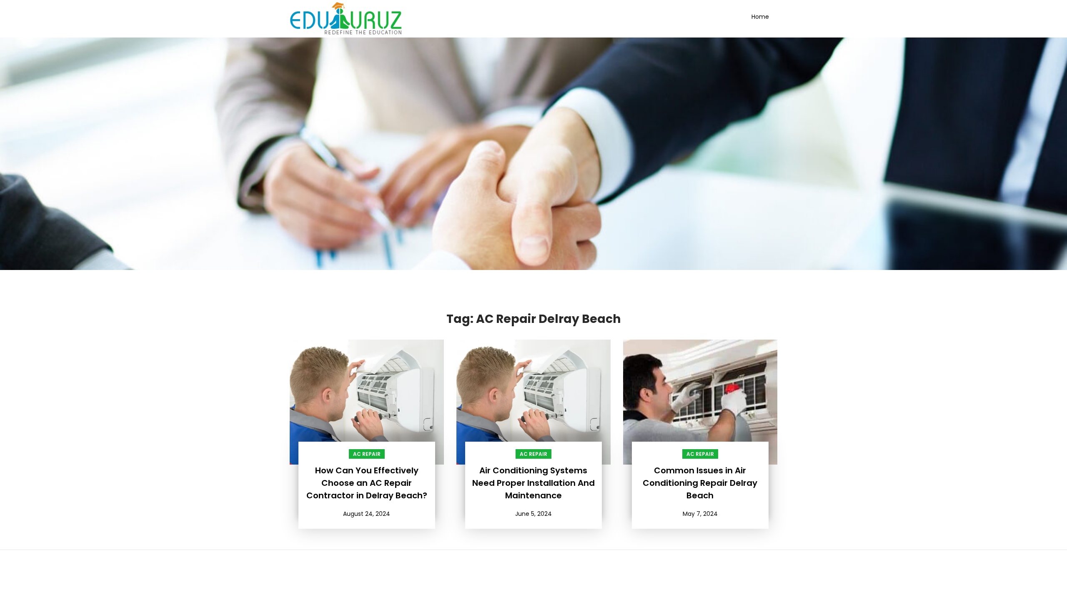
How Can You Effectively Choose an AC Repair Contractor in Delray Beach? (366, 483)
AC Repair (367, 454)
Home (760, 16)
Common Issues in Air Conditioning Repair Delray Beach (700, 483)
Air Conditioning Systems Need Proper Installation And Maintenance (533, 483)
